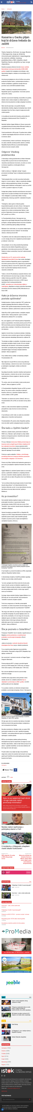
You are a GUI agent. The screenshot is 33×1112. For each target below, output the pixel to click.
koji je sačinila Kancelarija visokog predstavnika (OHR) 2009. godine (15, 69)
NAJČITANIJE (6, 882)
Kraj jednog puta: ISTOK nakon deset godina (13, 918)
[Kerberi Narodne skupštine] (6, 1038)
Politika (4, 1053)
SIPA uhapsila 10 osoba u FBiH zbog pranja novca (8, 857)
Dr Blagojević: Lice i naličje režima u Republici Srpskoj (21, 1031)
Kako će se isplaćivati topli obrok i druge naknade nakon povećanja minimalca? (16, 800)
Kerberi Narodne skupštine (19, 1037)
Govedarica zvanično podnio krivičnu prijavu (13, 923)
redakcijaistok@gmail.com (13, 1088)
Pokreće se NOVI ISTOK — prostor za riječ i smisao (15, 914)
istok (3, 47)
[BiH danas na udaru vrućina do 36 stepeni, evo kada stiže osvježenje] (6, 1015)
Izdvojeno (4, 765)
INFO (3, 997)
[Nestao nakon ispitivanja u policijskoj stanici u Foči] (16, 819)
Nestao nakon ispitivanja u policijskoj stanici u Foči (12, 828)
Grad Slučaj (15, 1024)
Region (3, 1064)
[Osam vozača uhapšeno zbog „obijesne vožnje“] (6, 1002)
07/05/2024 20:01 (10, 47)
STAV (3, 1021)
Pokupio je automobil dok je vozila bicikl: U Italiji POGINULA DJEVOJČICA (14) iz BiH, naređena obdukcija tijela (21, 1009)
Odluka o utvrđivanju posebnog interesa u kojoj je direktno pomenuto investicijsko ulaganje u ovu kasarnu (16, 456)
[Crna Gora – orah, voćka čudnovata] (6, 895)
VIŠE (30, 881)
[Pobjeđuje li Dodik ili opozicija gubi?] (6, 888)
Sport (3, 1056)
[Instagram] (4, 1076)
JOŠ (30, 781)
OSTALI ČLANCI (6, 781)
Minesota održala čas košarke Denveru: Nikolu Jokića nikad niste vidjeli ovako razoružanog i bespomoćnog (25, 859)
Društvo (5, 822)
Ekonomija (5, 793)
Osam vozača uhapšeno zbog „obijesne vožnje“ (20, 1001)
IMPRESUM (4, 1091)
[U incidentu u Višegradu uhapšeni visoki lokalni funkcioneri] (16, 838)
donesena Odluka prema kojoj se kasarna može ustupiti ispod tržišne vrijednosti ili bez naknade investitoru (16, 444)
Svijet (3, 1059)
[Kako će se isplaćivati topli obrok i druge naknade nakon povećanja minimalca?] (16, 790)
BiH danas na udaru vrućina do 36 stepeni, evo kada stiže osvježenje (21, 1014)
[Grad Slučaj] (6, 1026)
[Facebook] (15, 770)
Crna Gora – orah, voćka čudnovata (21, 893)
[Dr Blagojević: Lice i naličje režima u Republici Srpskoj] (6, 1032)
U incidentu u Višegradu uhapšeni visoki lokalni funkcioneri (16, 847)
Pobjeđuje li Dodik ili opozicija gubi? (21, 885)
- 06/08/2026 (16, 887)
